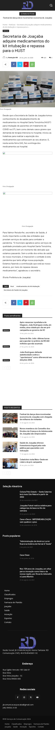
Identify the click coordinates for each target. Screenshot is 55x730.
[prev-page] (4, 368)
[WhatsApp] (32, 64)
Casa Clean (25, 555)
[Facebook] (13, 64)
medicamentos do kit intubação (28, 286)
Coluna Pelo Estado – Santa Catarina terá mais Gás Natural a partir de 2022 (36, 494)
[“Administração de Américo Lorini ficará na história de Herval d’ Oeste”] (10, 545)
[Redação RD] (4, 57)
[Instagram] (24, 697)
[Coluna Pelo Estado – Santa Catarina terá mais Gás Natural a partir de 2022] (10, 496)
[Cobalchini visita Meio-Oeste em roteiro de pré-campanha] (10, 463)
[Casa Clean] (10, 559)
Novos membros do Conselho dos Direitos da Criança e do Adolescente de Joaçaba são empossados (36, 431)
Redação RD (13, 57)
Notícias (12, 25)
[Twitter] (20, 64)
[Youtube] (37, 697)
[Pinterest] (26, 64)
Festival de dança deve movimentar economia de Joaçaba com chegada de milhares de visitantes (36, 417)
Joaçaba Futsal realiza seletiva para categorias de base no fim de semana (35, 508)
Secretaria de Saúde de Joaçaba (16, 290)
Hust (12, 286)
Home (5, 25)
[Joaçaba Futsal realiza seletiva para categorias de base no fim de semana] (10, 509)
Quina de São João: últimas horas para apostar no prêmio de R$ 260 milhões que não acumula (35, 341)
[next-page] (8, 368)
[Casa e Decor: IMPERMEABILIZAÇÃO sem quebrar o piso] (10, 523)
